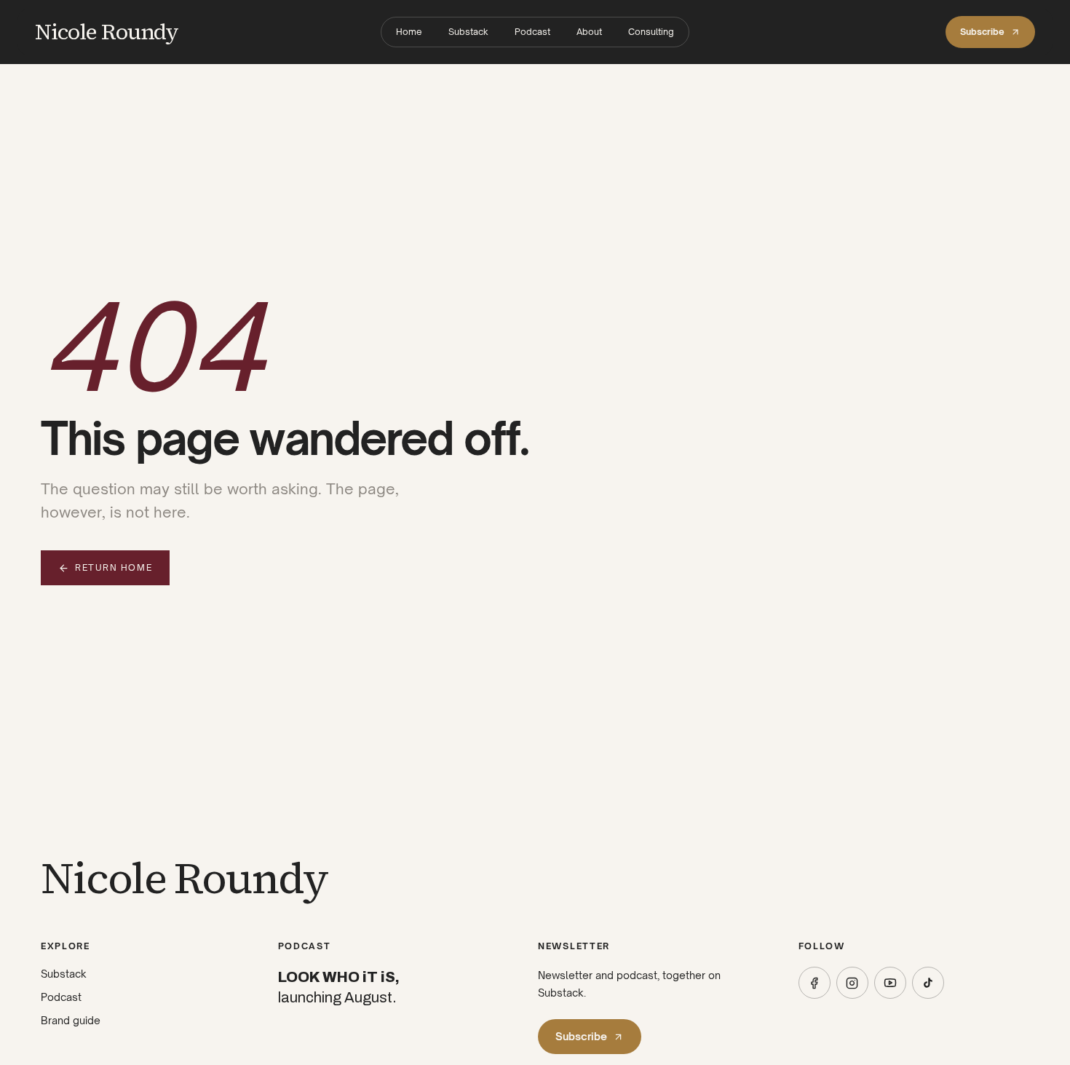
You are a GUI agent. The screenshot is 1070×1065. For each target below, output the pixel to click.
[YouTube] (890, 983)
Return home (113, 567)
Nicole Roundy (106, 32)
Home (409, 31)
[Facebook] (814, 983)
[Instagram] (852, 983)
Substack (468, 31)
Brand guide (70, 1020)
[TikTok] (928, 983)
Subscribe (982, 31)
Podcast (532, 31)
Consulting (651, 31)
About (589, 31)
